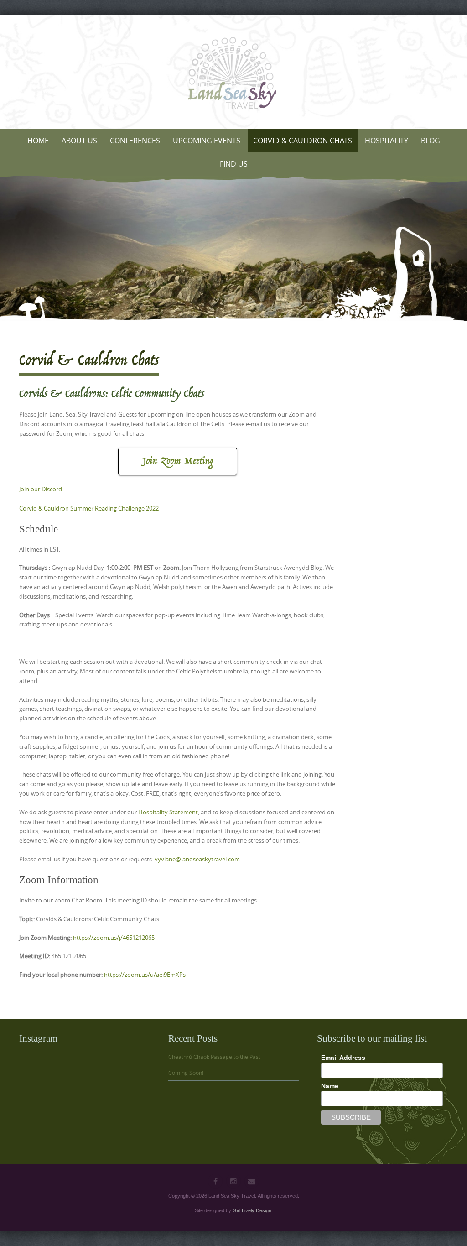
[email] (251, 1181)
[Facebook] (215, 1181)
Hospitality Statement (168, 812)
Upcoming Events (206, 141)
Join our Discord (40, 489)
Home (38, 141)
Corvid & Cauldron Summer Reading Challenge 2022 (89, 508)
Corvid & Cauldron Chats (302, 141)
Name (329, 1086)
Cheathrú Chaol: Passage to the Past (214, 1056)
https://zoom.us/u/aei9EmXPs (145, 974)
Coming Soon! (185, 1072)
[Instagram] (233, 1181)
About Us (79, 141)
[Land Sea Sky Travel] (233, 76)
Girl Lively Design (252, 1210)
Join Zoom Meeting (178, 461)
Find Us (234, 164)
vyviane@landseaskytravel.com (197, 859)
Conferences (135, 141)
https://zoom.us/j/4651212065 (114, 937)
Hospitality (386, 141)
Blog (430, 141)
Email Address (343, 1057)
